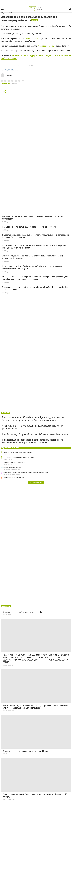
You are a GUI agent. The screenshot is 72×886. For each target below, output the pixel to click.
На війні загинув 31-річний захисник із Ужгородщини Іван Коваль (35, 434)
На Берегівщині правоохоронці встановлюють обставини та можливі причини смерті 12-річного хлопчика (32, 441)
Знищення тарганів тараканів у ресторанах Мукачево (27, 751)
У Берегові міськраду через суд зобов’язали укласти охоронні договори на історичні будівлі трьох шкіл (35, 236)
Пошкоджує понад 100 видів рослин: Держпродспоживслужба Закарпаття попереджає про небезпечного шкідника (34, 419)
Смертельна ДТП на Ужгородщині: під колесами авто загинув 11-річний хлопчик (35, 427)
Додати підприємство (36, 482)
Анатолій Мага (33, 38)
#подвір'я (7, 70)
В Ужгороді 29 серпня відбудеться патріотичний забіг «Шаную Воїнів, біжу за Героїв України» (35, 288)
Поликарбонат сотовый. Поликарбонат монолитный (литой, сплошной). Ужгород (35, 795)
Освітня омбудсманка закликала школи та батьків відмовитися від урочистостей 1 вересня (32, 257)
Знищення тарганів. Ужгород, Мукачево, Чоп (23, 612)
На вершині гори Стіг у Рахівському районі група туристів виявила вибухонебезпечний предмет (32, 267)
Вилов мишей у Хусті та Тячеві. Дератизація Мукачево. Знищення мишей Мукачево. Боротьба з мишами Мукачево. (35, 706)
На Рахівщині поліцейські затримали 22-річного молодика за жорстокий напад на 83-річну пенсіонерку (35, 246)
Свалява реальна (46, 46)
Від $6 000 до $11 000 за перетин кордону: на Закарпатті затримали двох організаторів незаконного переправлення (35, 277)
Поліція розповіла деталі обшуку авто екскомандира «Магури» (30, 227)
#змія (2, 70)
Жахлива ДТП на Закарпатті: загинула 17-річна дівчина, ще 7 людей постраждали (32, 217)
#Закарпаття (14, 70)
